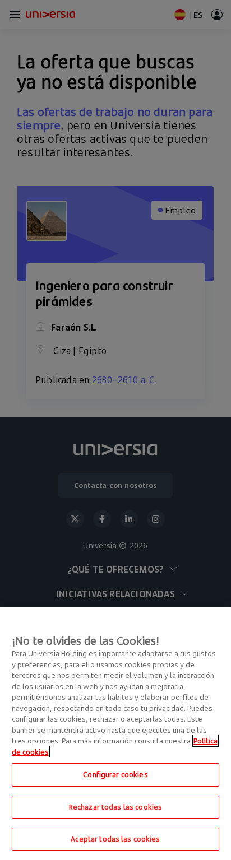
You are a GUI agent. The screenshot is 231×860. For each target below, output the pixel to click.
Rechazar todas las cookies (115, 807)
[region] (115, 733)
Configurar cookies (115, 774)
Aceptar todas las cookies (115, 839)
